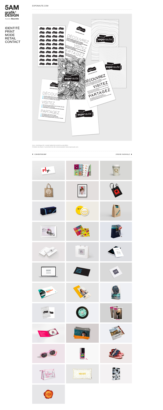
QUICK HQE (116, 170)
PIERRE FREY (48, 251)
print (10, 31)
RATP (48, 292)
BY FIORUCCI (48, 353)
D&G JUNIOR (116, 353)
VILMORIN (116, 210)
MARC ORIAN (48, 231)
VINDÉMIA (82, 231)
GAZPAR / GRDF (82, 292)
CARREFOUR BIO (48, 190)
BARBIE (48, 373)
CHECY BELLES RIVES (82, 271)
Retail (10, 38)
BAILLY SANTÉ (82, 251)
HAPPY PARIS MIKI (82, 210)
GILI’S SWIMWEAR (116, 231)
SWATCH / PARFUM (116, 373)
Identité (12, 28)
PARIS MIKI (48, 210)
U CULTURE (116, 190)
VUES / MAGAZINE (116, 312)
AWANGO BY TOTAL (82, 332)
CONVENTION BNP (40, 154)
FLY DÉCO (48, 170)
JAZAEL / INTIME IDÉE (48, 332)
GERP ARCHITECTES (48, 271)
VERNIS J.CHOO (82, 353)
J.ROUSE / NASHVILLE (123, 154)
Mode (10, 35)
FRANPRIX (82, 170)
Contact (12, 42)
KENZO (82, 373)
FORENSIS (116, 251)
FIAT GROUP (82, 190)
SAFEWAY (116, 332)
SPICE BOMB (48, 394)
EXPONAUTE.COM (48, 312)
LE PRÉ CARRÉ (116, 271)
